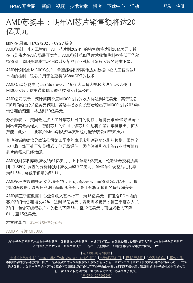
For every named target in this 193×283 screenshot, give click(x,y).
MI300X (36, 231)
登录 (167, 6)
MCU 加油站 (157, 257)
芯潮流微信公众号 (46, 222)
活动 (134, 6)
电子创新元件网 (110, 257)
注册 (180, 6)
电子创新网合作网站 (96, 253)
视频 (60, 6)
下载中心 (116, 6)
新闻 (46, 6)
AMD (10, 231)
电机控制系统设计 (22, 257)
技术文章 (79, 6)
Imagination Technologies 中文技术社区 (67, 257)
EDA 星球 (176, 257)
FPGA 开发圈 (22, 6)
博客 (97, 6)
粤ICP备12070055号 (96, 275)
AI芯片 (22, 231)
